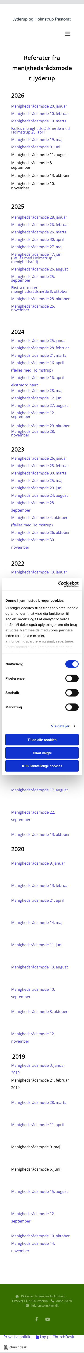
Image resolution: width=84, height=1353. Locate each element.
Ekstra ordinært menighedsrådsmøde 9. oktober (39, 289)
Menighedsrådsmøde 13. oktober (40, 834)
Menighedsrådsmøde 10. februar (40, 113)
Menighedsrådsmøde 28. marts (38, 1102)
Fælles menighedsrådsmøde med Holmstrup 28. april (40, 130)
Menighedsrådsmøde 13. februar (40, 885)
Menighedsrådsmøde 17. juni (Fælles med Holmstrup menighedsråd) (36, 258)
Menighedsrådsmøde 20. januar (39, 106)
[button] (42, 34)
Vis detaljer (60, 726)
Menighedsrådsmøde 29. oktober (40, 425)
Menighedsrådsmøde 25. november (33, 308)
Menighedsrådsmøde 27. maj (36, 246)
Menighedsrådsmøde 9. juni (35, 147)
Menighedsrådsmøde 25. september (33, 278)
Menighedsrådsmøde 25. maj (36, 480)
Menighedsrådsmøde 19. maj (36, 139)
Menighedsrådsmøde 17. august (39, 790)
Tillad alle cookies (42, 740)
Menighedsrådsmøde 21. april (38, 900)
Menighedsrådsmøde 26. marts (38, 232)
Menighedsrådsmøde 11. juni (36, 944)
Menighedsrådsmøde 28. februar (40, 347)
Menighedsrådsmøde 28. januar (39, 217)
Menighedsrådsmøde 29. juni (37, 487)
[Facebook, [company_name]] (36, 1319)
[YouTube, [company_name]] (47, 1319)
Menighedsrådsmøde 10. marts (38, 121)
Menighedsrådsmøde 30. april (37, 239)
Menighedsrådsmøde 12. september (33, 414)
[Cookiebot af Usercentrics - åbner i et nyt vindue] (59, 584)
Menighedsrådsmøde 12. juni (36, 398)
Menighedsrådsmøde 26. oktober (40, 532)
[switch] (72, 678)
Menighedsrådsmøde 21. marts (38, 355)
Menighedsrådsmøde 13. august (39, 967)
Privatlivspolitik (17, 1336)
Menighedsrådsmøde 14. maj (37, 922)
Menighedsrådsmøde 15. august (39, 1191)
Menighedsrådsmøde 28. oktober (40, 298)
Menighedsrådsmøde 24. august (39, 495)
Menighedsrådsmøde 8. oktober (40, 1011)
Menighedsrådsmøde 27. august (39, 405)
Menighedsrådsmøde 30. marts (38, 473)
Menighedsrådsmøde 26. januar (39, 458)
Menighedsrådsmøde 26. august (39, 269)
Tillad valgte (42, 753)
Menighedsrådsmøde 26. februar (40, 224)
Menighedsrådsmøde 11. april (38, 1124)
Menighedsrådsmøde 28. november (33, 433)
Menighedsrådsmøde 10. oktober (40, 1235)
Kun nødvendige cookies (42, 766)
